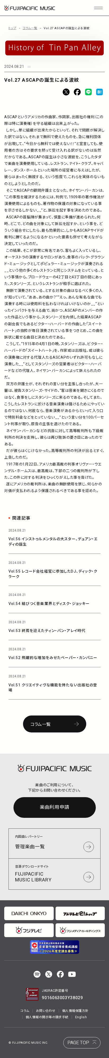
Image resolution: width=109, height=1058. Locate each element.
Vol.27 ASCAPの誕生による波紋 (67, 28)
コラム (24, 1010)
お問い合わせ (46, 1010)
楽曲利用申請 (54, 807)
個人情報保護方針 (75, 1010)
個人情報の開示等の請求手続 (47, 1017)
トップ (12, 28)
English (81, 1017)
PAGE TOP (78, 1042)
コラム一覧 (30, 28)
